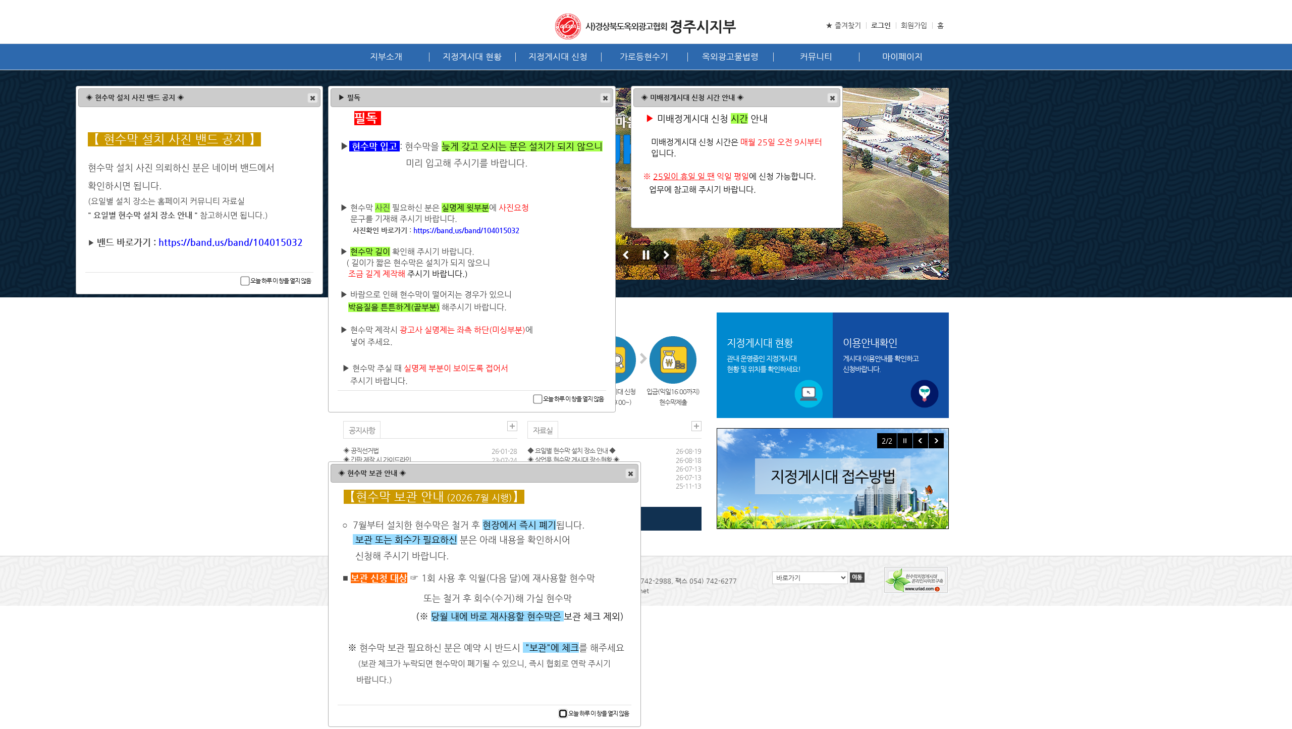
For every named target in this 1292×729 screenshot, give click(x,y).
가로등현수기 (644, 56)
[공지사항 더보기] (512, 426)
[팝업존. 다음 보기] (936, 440)
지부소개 (386, 56)
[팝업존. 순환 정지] (904, 440)
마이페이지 (902, 56)
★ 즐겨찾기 (843, 25)
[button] (832, 98)
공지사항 (362, 430)
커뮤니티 (816, 56)
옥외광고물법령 (730, 56)
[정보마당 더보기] (696, 426)
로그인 (881, 25)
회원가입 (914, 25)
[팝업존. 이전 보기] (920, 440)
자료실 (543, 430)
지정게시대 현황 (472, 56)
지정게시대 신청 (557, 56)
